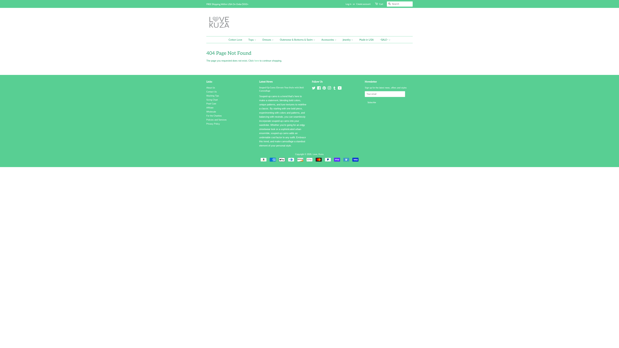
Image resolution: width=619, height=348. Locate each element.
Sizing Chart (212, 100)
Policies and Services (216, 120)
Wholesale (211, 112)
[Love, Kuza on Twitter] (313, 88)
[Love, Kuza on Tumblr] (334, 88)
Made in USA (366, 39)
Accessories (328, 39)
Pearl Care (211, 103)
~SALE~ (384, 39)
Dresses (267, 39)
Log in (348, 4)
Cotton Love (235, 39)
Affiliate (209, 107)
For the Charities (214, 116)
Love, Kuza (318, 154)
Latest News (266, 81)
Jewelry (347, 39)
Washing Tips (212, 96)
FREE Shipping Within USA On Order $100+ (227, 4)
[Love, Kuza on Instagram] (329, 88)
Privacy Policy (213, 124)
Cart (381, 4)
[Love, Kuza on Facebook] (319, 88)
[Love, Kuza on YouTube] (340, 88)
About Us (210, 88)
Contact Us (211, 92)
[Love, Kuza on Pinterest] (324, 88)
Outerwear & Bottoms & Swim (296, 39)
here (256, 60)
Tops (251, 39)
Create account (363, 4)
